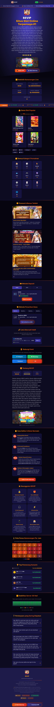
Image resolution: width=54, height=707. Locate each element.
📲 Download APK (34, 695)
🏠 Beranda (18, 695)
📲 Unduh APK (20, 70)
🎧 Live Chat (30, 698)
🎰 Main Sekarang (32, 70)
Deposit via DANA (27, 299)
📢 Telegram (19, 356)
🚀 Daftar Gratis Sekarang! (27, 479)
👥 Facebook (19, 361)
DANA (17, 287)
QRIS (27, 287)
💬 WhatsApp (34, 356)
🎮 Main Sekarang (25, 695)
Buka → (38, 340)
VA (37, 287)
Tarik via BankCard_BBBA (27, 322)
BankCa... (16, 311)
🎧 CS (34, 361)
